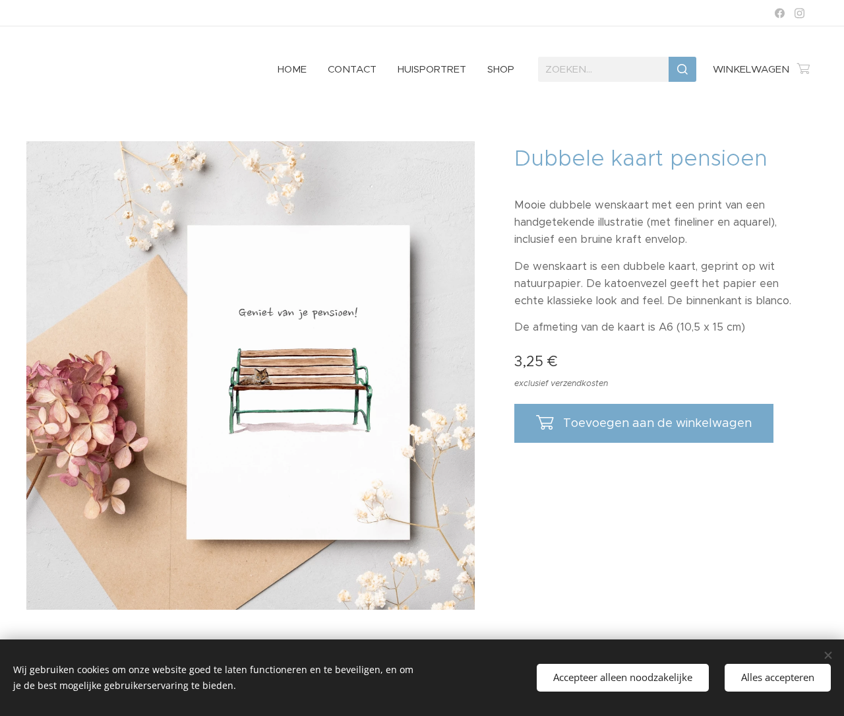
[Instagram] (799, 13)
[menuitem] (295, 69)
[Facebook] (779, 13)
